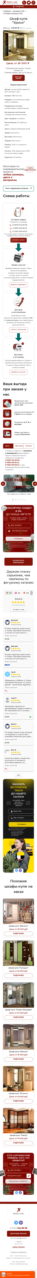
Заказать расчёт (18, 77)
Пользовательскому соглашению (17, 546)
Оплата (29, 446)
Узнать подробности (30, 169)
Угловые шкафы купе (13, 14)
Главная (7, 11)
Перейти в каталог (18, 372)
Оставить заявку (18, 240)
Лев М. (13, 672)
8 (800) (18, 1228)
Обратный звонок (18, 1233)
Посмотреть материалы (18, 561)
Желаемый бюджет (20, 531)
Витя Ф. (13, 750)
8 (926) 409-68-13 (20, 231)
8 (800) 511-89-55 (19, 225)
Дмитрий (14, 646)
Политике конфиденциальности (17, 545)
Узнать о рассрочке (18, 329)
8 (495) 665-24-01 (20, 228)
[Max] (20, 871)
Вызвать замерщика (18, 284)
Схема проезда (18, 1247)
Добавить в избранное (18, 1252)
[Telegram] (16, 871)
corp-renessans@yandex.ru (18, 1238)
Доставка (19, 446)
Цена (7, 446)
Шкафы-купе (18, 11)
